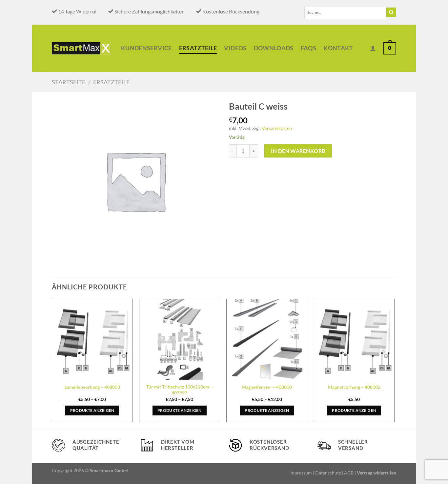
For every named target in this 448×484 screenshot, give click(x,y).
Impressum (300, 472)
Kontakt (338, 48)
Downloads (274, 48)
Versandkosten (277, 128)
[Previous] (52, 363)
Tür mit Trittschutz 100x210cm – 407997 (179, 390)
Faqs (308, 48)
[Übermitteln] (391, 12)
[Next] (394, 363)
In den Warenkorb (298, 151)
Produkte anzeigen (92, 410)
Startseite (68, 82)
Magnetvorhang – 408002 (354, 387)
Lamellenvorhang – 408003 (92, 387)
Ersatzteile (198, 48)
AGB (349, 472)
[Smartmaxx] (81, 48)
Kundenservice (146, 48)
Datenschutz (328, 472)
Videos (235, 48)
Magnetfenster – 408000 (267, 387)
